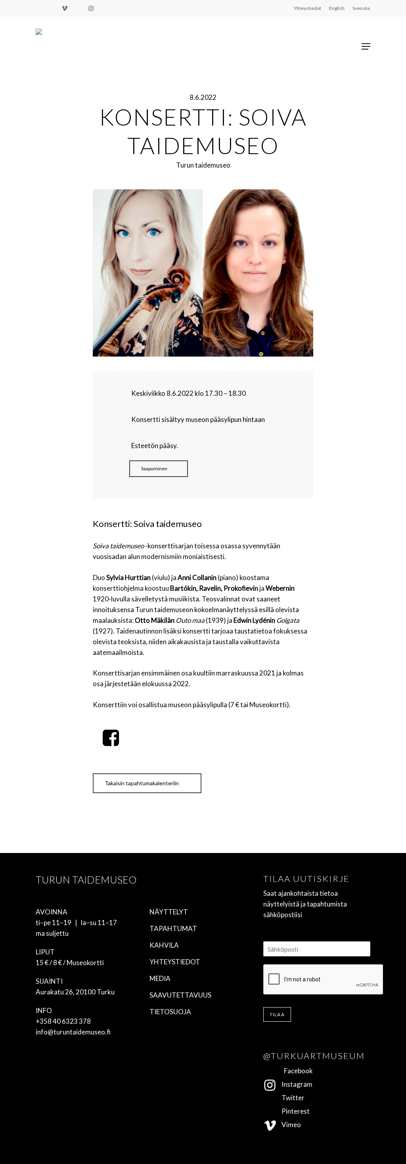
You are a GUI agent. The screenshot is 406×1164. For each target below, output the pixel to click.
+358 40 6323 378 (63, 1021)
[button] (366, 46)
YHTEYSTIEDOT (174, 962)
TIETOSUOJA (170, 1012)
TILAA (277, 1014)
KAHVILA (164, 945)
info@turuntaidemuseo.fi (73, 1032)
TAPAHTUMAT (173, 928)
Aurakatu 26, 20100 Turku (75, 992)
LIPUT (45, 952)
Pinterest (293, 1111)
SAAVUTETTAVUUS (180, 995)
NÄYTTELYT (168, 912)
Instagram (294, 1084)
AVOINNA (51, 912)
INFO (44, 1010)
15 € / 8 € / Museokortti (70, 962)
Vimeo (289, 1124)
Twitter (290, 1097)
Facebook (295, 1071)
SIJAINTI (49, 981)
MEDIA (159, 978)
